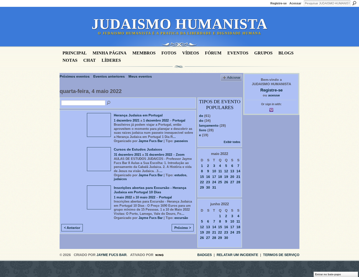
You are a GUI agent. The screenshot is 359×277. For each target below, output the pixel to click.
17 (214, 177)
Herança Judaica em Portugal (138, 115)
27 (232, 182)
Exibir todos (232, 142)
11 (220, 171)
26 (226, 182)
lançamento (209, 125)
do (201, 121)
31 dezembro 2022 (158, 154)
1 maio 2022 (123, 197)
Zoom (180, 154)
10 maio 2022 (145, 197)
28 (238, 182)
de (201, 116)
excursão (181, 218)
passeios (181, 141)
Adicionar (233, 77)
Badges (204, 255)
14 (238, 171)
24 (214, 182)
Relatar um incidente (237, 255)
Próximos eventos (75, 76)
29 (202, 187)
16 (208, 177)
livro (202, 130)
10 (214, 171)
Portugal (178, 120)
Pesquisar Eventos (109, 103)
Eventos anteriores (109, 76)
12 (226, 171)
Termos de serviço (281, 255)
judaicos (120, 179)
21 (238, 177)
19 (226, 177)
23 (208, 182)
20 (232, 177)
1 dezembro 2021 (126, 120)
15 (202, 177)
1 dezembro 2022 (156, 120)
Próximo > (182, 228)
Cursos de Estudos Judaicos (138, 149)
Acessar (295, 3)
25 (220, 182)
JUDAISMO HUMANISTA (179, 24)
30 (208, 187)
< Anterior (72, 228)
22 (202, 182)
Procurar (354, 3)
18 (220, 177)
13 (232, 171)
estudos (180, 175)
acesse (274, 95)
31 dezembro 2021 (127, 154)
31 (214, 187)
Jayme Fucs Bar (150, 141)
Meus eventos (140, 76)
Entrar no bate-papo (328, 274)
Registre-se (278, 3)
